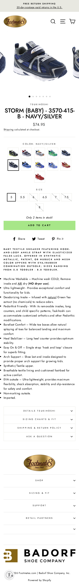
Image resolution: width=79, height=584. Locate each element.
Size (39, 189)
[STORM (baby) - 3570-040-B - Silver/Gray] (39, 154)
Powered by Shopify (39, 580)
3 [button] (37, 97)
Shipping (9, 129)
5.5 (22, 197)
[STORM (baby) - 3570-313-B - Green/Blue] (53, 154)
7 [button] (50, 97)
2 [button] (33, 97)
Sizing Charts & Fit (39, 419)
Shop (39, 480)
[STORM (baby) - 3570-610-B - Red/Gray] (39, 178)
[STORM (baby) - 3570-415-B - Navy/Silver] (13, 166)
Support (39, 505)
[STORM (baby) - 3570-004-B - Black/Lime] (13, 154)
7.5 (66, 197)
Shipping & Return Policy (39, 427)
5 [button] (44, 97)
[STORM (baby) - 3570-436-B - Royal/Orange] (53, 166)
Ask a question (39, 436)
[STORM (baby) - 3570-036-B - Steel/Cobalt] (26, 154)
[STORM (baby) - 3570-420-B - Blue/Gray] (26, 166)
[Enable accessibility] (9, 575)
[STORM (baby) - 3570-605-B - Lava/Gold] (66, 166)
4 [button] (40, 97)
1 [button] (30, 97)
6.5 (45, 197)
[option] (39, 6)
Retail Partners (39, 518)
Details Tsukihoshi (39, 410)
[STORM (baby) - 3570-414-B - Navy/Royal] (66, 154)
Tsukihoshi (39, 104)
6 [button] (47, 97)
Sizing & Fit (39, 493)
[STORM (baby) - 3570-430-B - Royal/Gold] (39, 166)
